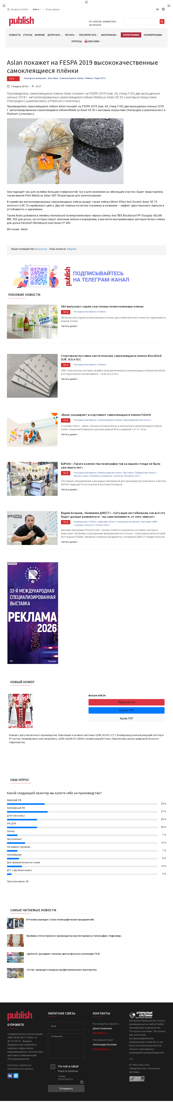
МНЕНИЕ (40, 35)
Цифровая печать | (107, 522)
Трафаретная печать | (146, 473)
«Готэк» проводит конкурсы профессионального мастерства (61, 969)
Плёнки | (102, 312)
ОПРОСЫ (76, 41)
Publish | (93, 522)
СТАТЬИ (27, 35)
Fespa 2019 (100, 78)
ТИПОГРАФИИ (131, 35)
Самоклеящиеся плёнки (72, 78)
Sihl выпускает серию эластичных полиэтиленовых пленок (102, 306)
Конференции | (81, 522)
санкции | (79, 525)
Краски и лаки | (81, 476)
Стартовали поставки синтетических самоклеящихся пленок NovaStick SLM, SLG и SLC (111, 357)
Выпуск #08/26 (97, 695)
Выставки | (129, 473)
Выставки (53, 78)
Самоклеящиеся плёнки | (110, 420)
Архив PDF (126, 718)
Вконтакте (41, 249)
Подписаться (126, 702)
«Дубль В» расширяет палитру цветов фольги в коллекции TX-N (63, 953)
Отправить (66, 1088)
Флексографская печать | (110, 473)
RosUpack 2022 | (133, 476)
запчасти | (89, 525)
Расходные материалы (35, 78)
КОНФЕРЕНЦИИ (153, 35)
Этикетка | (119, 476)
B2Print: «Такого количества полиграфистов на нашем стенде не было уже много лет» (110, 465)
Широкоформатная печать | (137, 420)
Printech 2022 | (102, 525)
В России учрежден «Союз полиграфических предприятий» (60, 919)
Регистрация (52, 9)
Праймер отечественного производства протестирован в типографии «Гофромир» (74, 935)
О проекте (15, 1025)
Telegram (72, 249)
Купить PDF (126, 710)
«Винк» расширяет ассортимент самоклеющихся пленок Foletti (106, 415)
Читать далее (69, 326)
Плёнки (89, 78)
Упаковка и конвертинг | (101, 476)
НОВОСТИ (14, 35)
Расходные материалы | (85, 312)
